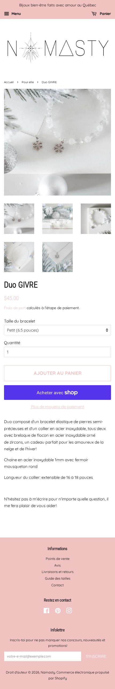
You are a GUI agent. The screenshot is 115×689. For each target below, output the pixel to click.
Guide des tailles (57, 578)
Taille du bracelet (19, 321)
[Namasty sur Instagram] (69, 612)
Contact (57, 585)
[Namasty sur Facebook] (46, 612)
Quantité (12, 342)
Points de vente (58, 558)
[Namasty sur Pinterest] (58, 612)
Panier (105, 13)
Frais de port (15, 307)
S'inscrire (96, 656)
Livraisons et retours (58, 571)
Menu (15, 13)
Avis (57, 565)
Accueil (9, 82)
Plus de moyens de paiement (57, 406)
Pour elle (28, 82)
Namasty (48, 672)
